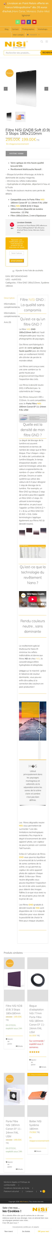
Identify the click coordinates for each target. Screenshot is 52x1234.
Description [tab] (9, 298)
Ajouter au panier (10, 1041)
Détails (20, 1046)
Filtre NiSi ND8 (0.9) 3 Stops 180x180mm (14, 1009)
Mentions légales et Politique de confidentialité (17, 1183)
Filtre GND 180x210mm (28, 282)
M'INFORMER (16, 261)
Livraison (29, 1191)
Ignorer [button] (26, 15)
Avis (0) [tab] (7, 322)
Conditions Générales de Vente (16, 1188)
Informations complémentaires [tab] (9, 305)
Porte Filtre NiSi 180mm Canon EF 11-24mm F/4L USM (13, 1129)
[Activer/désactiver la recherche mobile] (42, 41)
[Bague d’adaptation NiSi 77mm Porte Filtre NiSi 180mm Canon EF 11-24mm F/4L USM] (37, 979)
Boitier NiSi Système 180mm (35, 1125)
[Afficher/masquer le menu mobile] (47, 41)
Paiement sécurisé (11, 1191)
